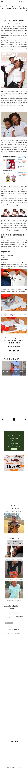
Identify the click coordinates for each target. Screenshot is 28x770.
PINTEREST (18, 343)
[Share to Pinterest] (17, 350)
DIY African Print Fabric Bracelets (14, 559)
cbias (11, 346)
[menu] (2, 2)
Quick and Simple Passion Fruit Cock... (14, 371)
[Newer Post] (3, 419)
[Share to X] (10, 350)
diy (13, 346)
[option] (14, 368)
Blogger (17, 629)
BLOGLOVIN (20, 341)
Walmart (22, 41)
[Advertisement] (14, 398)
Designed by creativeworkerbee (14, 767)
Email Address (14, 617)
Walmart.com (20, 142)
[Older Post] (25, 419)
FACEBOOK (7, 341)
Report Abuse (14, 741)
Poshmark (11, 608)
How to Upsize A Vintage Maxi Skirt (14, 580)
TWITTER (13, 341)
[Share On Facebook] (14, 350)
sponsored (17, 346)
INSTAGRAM (10, 343)
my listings (14, 606)
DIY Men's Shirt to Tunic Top (14, 600)
